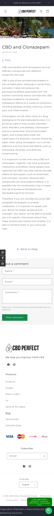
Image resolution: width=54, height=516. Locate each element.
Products (10, 382)
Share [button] (8, 60)
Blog (8, 413)
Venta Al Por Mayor (16, 407)
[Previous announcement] (5, 3)
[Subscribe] (44, 456)
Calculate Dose (13, 425)
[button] (5, 11)
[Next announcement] (49, 3)
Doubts (9, 388)
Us (7, 400)
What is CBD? (13, 394)
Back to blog (29, 249)
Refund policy (46, 496)
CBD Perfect (14, 496)
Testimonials (12, 419)
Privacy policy (12, 500)
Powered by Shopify (28, 496)
